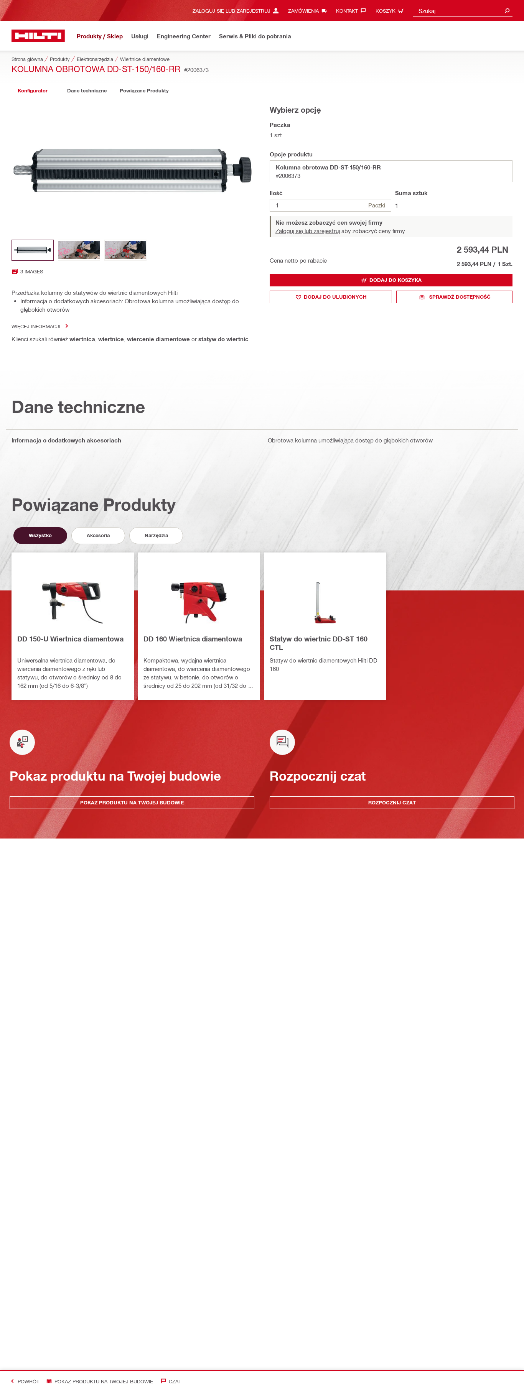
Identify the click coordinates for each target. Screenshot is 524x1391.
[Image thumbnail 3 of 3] (125, 250)
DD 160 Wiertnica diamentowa (192, 639)
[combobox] (462, 10)
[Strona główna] (38, 36)
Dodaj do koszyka (395, 280)
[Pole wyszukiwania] (507, 10)
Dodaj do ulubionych (335, 297)
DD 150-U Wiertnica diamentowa (70, 639)
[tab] (32, 90)
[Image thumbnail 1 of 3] (33, 250)
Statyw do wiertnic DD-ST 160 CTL (318, 643)
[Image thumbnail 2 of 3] (79, 250)
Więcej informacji (36, 326)
